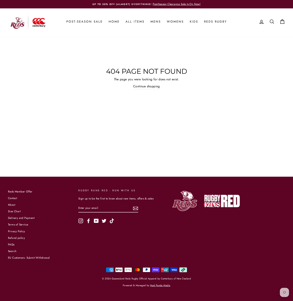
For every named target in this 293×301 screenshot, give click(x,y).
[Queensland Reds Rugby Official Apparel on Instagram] (80, 220)
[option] (146, 4)
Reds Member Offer (20, 191)
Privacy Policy (16, 231)
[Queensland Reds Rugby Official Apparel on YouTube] (96, 220)
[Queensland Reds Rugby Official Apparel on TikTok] (111, 220)
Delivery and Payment (21, 218)
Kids (194, 21)
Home (114, 21)
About (11, 205)
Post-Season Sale (84, 21)
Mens (155, 21)
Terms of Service (18, 224)
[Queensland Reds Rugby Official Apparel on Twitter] (104, 220)
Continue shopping (146, 86)
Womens (175, 21)
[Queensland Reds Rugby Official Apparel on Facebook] (88, 220)
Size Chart (14, 211)
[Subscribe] (135, 208)
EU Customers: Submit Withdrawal (29, 258)
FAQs (11, 244)
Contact (12, 198)
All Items (135, 21)
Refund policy (16, 238)
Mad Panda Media (160, 285)
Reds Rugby (215, 21)
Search (12, 251)
